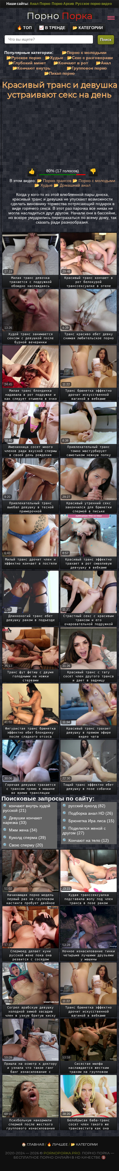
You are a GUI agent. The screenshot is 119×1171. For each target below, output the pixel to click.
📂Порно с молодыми (84, 52)
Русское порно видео (93, 4)
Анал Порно (40, 4)
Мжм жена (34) (23, 830)
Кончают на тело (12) (88, 840)
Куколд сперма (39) (27, 837)
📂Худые (54, 57)
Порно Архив (63, 4)
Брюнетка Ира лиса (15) (91, 820)
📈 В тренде (52, 27)
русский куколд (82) (86, 805)
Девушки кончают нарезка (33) (22, 820)
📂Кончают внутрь (31, 68)
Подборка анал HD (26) (90, 813)
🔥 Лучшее (57, 1144)
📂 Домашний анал (72, 185)
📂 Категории (87, 27)
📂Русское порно (23, 57)
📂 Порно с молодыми (93, 180)
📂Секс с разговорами (90, 57)
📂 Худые (43, 185)
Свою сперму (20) (26, 845)
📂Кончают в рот (70, 63)
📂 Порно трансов (54, 180)
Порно (59, 15)
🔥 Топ (24, 27)
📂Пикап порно (59, 73)
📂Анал (103, 63)
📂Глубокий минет (27, 63)
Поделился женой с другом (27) (84, 830)
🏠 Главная (33, 1144)
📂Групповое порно (87, 68)
